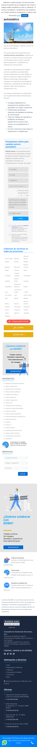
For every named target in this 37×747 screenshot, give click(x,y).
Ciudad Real (27, 275)
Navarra (16, 303)
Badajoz (26, 261)
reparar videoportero (11, 386)
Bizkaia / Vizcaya (26, 266)
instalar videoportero (11, 400)
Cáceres (16, 270)
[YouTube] (11, 654)
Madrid (16, 298)
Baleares (7, 267)
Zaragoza (7, 316)
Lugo (6, 298)
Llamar (19, 328)
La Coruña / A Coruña (18, 291)
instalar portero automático (13, 389)
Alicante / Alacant (26, 257)
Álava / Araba (8, 258)
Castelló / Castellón (16, 274)
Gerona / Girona (16, 280)
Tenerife (26, 310)
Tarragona (17, 310)
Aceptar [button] (24, 15)
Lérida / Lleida (27, 295)
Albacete (16, 258)
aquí (18, 15)
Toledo (7, 313)
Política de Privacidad (18, 740)
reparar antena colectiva (12, 433)
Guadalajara (8, 286)
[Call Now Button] (32, 743)
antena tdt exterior (10, 411)
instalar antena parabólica (12, 392)
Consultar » (18, 335)
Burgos (7, 270)
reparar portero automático (13, 414)
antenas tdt (8, 438)
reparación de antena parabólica (14, 383)
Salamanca (27, 307)
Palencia (7, 307)
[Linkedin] (14, 654)
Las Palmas (8, 295)
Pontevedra (17, 307)
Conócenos (10, 674)
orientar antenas (10, 427)
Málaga (26, 298)
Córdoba (7, 281)
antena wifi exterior (10, 419)
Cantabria (7, 275)
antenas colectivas (10, 397)
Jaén (6, 292)
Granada (26, 281)
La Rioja (26, 292)
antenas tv (8, 425)
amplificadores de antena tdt (13, 430)
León (15, 295)
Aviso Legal (7, 740)
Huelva (26, 286)
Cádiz (25, 270)
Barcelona (17, 267)
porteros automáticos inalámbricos (15, 416)
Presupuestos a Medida (14, 672)
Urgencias (10, 670)
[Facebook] (5, 654)
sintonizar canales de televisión (14, 408)
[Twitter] (8, 654)
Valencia (16, 313)
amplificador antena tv (11, 394)
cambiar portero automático (13, 405)
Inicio (8, 665)
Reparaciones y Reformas (14, 667)
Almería (7, 261)
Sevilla (7, 310)
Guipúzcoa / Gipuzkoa (17, 285)
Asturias (16, 261)
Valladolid (26, 313)
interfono (7, 422)
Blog (8, 677)
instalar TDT (8, 403)
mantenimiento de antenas (13, 436)
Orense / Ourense (26, 302)
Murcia (7, 303)
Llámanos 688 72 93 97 (19, 321)
